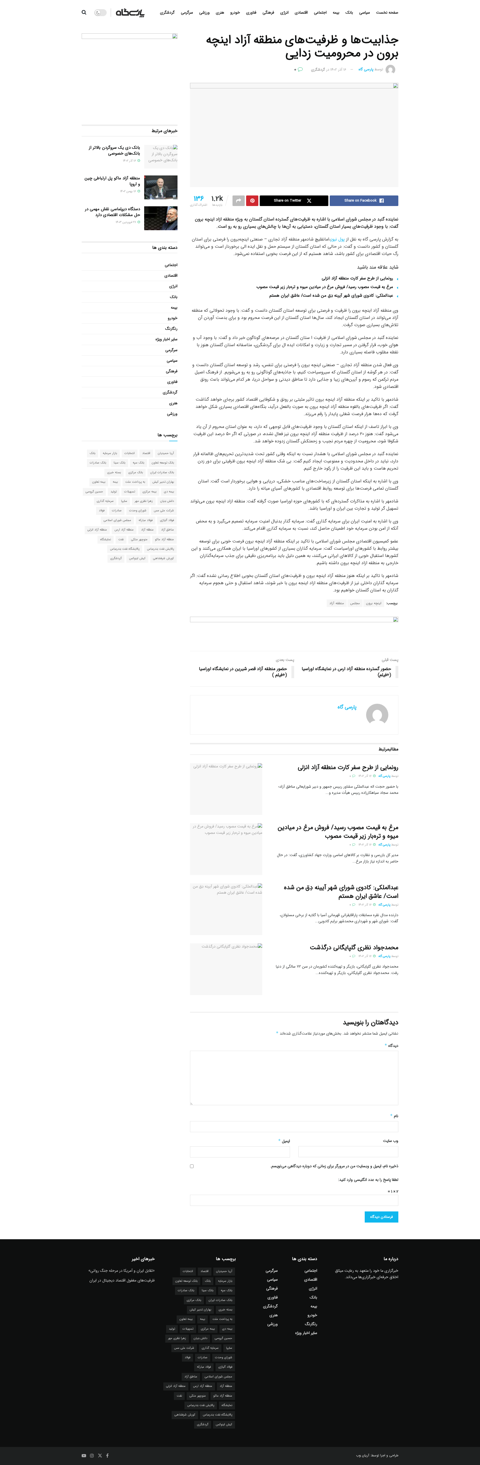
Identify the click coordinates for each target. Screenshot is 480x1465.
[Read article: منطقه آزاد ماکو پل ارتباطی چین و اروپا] (161, 187)
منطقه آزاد (336, 603)
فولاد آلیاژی (167, 520)
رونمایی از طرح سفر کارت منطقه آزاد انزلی (357, 278)
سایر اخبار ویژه (167, 339)
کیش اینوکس (137, 558)
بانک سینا (119, 462)
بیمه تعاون (98, 482)
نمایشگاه (105, 539)
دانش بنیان (167, 501)
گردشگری (167, 12)
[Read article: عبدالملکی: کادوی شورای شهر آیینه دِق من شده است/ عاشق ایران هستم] (226, 909)
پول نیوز (338, 239)
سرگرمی (187, 12)
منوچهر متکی (139, 539)
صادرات (117, 510)
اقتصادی (301, 12)
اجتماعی (320, 12)
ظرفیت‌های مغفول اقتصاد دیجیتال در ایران (122, 1280)
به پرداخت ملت (135, 482)
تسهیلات (129, 491)
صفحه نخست (387, 12)
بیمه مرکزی (149, 491)
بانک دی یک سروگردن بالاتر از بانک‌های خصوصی (114, 150)
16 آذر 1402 (338, 70)
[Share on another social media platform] (238, 200)
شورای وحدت (137, 510)
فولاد (101, 510)
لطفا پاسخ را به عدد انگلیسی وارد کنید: (368, 1180)
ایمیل (284, 1141)
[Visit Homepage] (130, 12)
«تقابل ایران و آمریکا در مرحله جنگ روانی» (121, 1271)
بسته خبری (114, 472)
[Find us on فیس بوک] (107, 1455)
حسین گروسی (94, 491)
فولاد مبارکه (145, 520)
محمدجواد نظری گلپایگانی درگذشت (354, 947)
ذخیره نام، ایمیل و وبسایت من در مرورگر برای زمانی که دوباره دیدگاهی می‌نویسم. (334, 1166)
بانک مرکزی (135, 472)
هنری (220, 12)
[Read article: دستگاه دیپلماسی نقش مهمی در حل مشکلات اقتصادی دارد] (161, 218)
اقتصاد (146, 453)
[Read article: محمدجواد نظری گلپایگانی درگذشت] (226, 969)
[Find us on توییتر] (100, 1455)
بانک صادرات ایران (162, 472)
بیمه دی (169, 491)
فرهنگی (268, 12)
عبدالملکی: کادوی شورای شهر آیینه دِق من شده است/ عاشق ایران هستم (331, 295)
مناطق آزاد (167, 529)
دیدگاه (391, 1046)
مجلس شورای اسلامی (117, 520)
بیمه (336, 12)
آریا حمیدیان (166, 453)
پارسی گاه (366, 70)
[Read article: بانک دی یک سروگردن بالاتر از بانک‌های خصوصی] (161, 157)
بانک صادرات (98, 462)
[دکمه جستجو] (84, 12)
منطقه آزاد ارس (124, 529)
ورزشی (204, 12)
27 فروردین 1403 (126, 222)
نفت (121, 539)
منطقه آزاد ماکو (164, 539)
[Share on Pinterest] (252, 200)
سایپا (124, 501)
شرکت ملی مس (164, 510)
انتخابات (129, 453)
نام (394, 1116)
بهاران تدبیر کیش (163, 482)
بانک (349, 12)
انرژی (284, 12)
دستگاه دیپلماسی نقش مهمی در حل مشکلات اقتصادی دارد (112, 212)
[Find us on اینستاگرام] (92, 1455)
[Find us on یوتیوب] (84, 1455)
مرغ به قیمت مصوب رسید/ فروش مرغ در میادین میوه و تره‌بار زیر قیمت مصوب (324, 287)
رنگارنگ (171, 329)
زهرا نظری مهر (144, 501)
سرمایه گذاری (105, 501)
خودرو (235, 12)
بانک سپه (138, 462)
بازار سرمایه (110, 453)
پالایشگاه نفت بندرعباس (124, 549)
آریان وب (362, 1455)
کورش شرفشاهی (163, 558)
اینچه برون (373, 603)
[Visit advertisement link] (294, 630)
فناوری (251, 12)
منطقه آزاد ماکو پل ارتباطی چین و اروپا (112, 181)
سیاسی (364, 12)
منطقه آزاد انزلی (97, 529)
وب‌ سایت (390, 1141)
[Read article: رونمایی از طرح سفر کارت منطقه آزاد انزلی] (226, 789)
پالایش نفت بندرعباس (160, 549)
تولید (114, 491)
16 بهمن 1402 (128, 191)
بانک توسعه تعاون (163, 462)
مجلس (355, 603)
